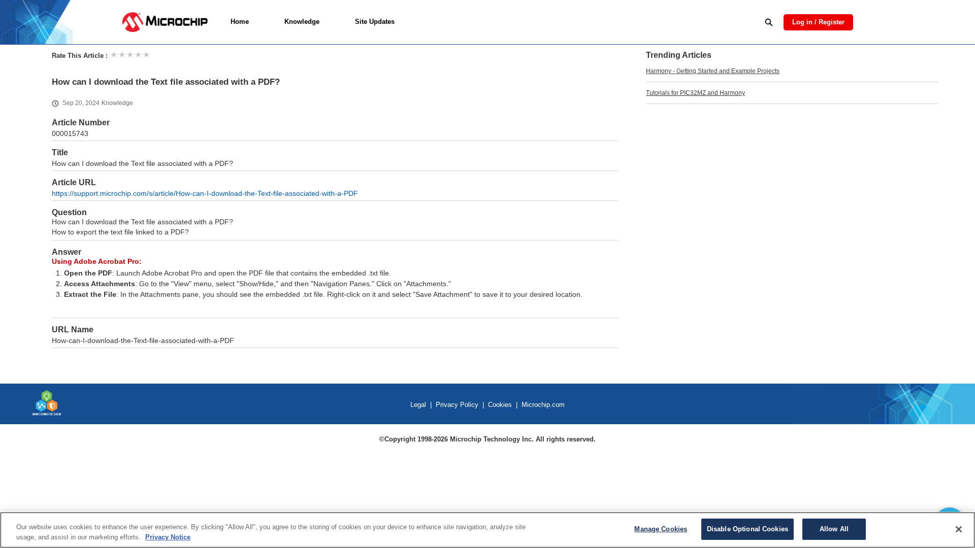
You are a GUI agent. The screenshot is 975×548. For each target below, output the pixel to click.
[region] (487, 530)
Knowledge (301, 21)
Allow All (834, 529)
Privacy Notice (167, 537)
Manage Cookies (660, 529)
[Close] (959, 529)
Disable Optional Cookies (747, 529)
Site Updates (375, 21)
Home (240, 21)
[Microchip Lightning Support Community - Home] (165, 22)
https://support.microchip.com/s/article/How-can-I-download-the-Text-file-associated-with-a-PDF (205, 193)
